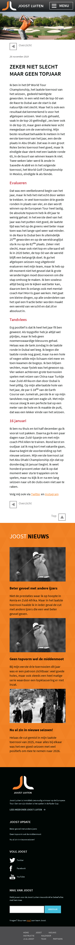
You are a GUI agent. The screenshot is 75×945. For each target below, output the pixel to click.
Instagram (52, 494)
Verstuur (52, 909)
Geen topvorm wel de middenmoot (37, 659)
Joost (29, 536)
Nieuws (52, 932)
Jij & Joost (28, 938)
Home (26, 932)
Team (43, 938)
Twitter (35, 494)
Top (53, 516)
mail (29, 920)
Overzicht (25, 45)
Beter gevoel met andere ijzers (33, 588)
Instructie (28, 935)
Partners (58, 938)
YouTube (21, 876)
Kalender (46, 935)
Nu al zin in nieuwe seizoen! (31, 730)
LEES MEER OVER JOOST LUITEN (26, 809)
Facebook (21, 868)
